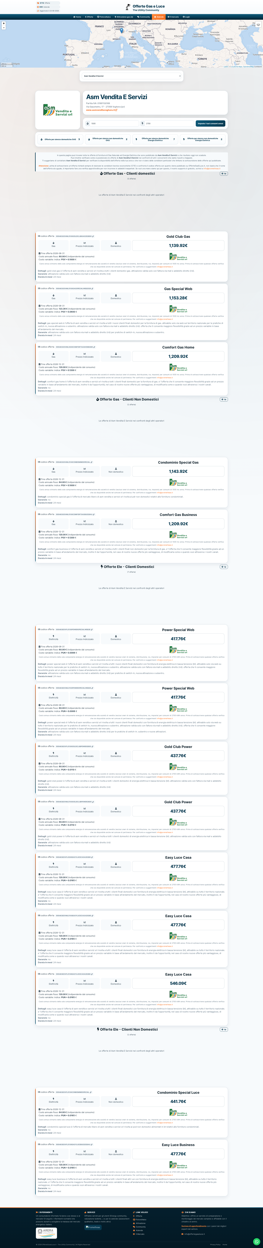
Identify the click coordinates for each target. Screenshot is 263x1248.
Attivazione (140, 1223)
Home (78, 17)
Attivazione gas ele (125, 17)
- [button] (4, 27)
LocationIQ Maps (236, 66)
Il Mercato (140, 1234)
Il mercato (174, 17)
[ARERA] (46, 1233)
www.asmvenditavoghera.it (100, 110)
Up (225, 174)
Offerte (90, 17)
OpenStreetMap (248, 66)
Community (145, 17)
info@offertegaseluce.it (195, 1234)
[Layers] (258, 24)
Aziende (160, 17)
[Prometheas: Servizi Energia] (93, 1227)
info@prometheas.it (212, 168)
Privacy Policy (215, 1245)
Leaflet (226, 66)
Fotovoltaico (105, 17)
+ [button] (4, 23)
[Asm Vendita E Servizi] (57, 110)
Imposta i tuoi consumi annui (210, 123)
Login (187, 17)
